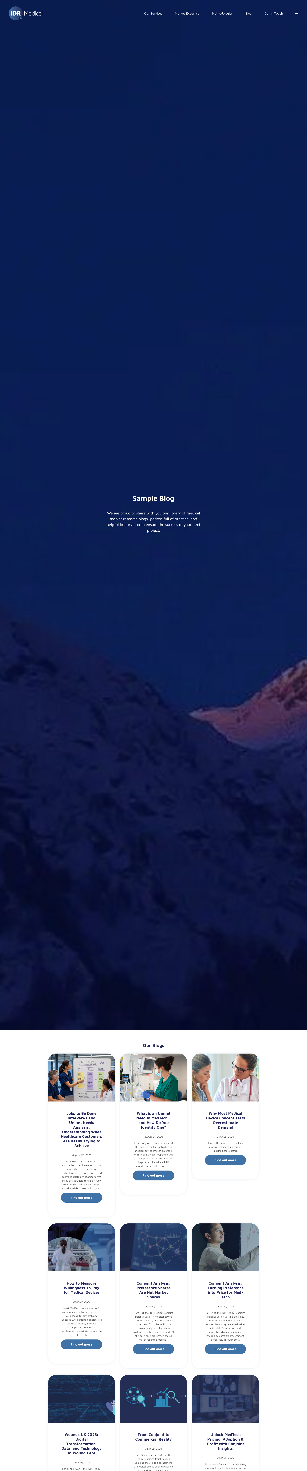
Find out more (81, 1197)
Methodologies (222, 13)
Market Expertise (187, 13)
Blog (248, 13)
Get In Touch (273, 13)
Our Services (153, 13)
